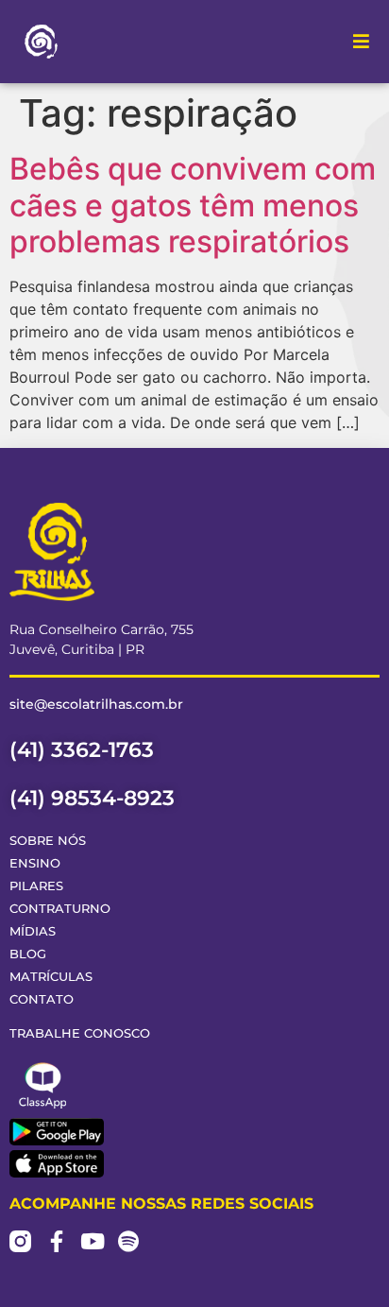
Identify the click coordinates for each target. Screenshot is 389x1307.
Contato (41, 999)
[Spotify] (128, 1241)
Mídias (32, 931)
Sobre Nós (47, 841)
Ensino (34, 863)
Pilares (36, 886)
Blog (27, 954)
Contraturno (59, 909)
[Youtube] (92, 1241)
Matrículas (51, 977)
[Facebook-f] (56, 1241)
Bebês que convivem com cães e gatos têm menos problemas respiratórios (192, 205)
